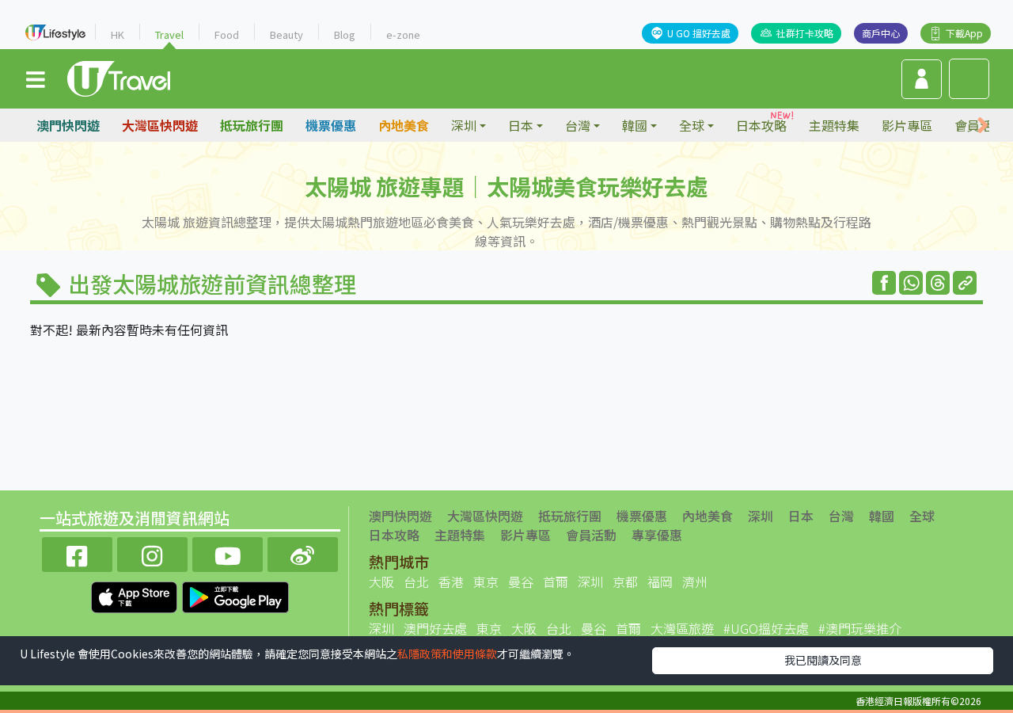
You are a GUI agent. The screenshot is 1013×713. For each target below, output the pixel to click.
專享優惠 (657, 534)
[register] (921, 79)
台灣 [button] (577, 125)
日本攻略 (761, 125)
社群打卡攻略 (804, 33)
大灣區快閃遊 (160, 125)
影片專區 (907, 125)
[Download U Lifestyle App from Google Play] (235, 594)
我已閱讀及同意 (823, 660)
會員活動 (591, 534)
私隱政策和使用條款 (447, 654)
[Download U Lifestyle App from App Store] (135, 594)
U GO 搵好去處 (698, 33)
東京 (486, 581)
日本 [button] (520, 125)
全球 (922, 515)
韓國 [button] (634, 125)
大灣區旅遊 (682, 628)
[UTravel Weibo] (302, 553)
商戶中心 (881, 33)
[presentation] (983, 125)
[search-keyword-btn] (969, 79)
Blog (344, 34)
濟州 (695, 581)
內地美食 (403, 125)
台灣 (841, 515)
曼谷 (520, 581)
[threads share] (938, 283)
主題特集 (834, 125)
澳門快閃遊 (68, 125)
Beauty (286, 34)
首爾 (555, 581)
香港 (451, 581)
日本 (801, 515)
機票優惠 (330, 125)
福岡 (660, 581)
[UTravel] (118, 76)
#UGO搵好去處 (766, 628)
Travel (169, 34)
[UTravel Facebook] (77, 553)
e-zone (403, 34)
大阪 (381, 581)
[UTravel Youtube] (227, 553)
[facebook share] (884, 283)
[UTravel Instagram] (152, 553)
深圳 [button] (463, 125)
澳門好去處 (435, 628)
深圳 (760, 515)
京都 (625, 581)
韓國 (881, 515)
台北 (416, 581)
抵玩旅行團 (251, 125)
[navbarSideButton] (35, 78)
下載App (964, 33)
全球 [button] (691, 125)
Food (226, 34)
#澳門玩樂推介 (859, 628)
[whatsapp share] (911, 283)
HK (117, 34)
